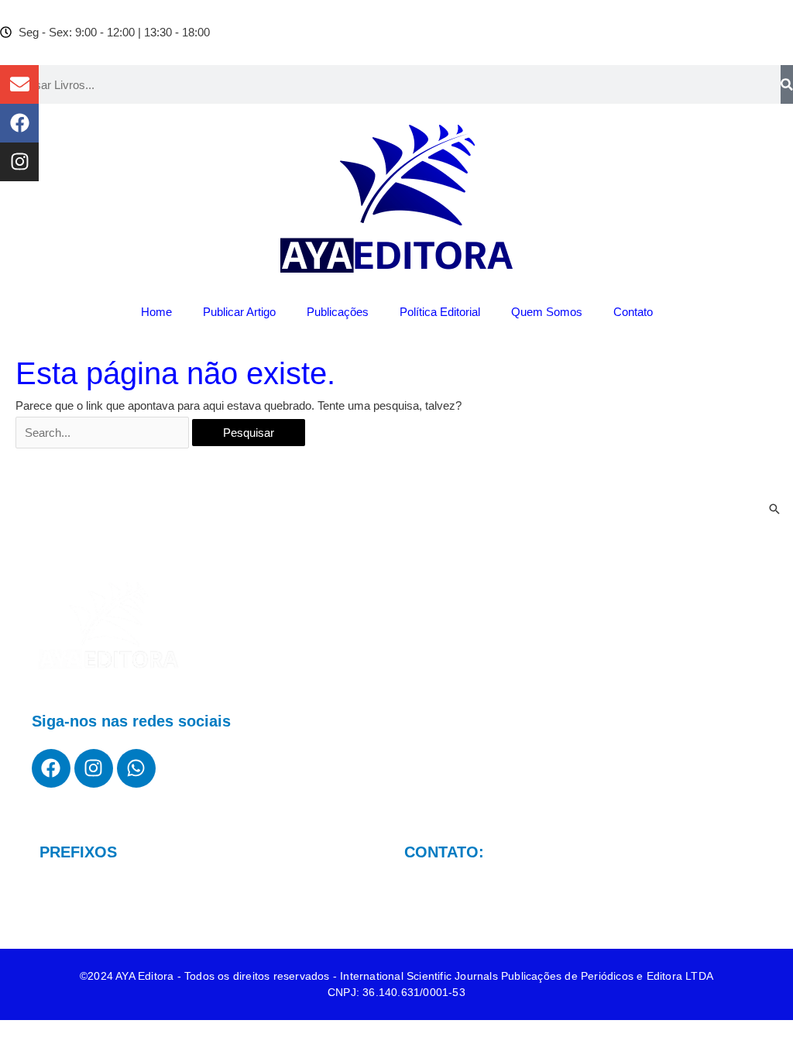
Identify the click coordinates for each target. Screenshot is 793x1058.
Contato (633, 311)
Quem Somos (546, 311)
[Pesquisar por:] (103, 432)
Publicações (338, 311)
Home (156, 311)
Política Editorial (440, 311)
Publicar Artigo (239, 311)
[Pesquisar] (787, 84)
